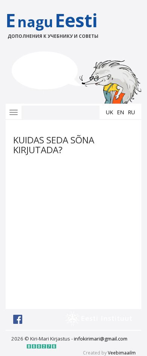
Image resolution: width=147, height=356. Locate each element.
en (120, 112)
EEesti (52, 23)
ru (131, 112)
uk (109, 112)
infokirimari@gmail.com (100, 338)
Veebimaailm (122, 353)
